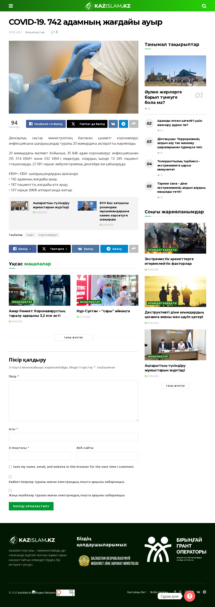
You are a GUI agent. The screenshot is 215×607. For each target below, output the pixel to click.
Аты (13, 429)
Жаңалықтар (35, 32)
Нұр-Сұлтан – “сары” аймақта (103, 311)
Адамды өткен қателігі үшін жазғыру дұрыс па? (179, 123)
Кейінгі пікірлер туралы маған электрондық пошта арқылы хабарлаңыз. (67, 482)
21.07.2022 (84, 316)
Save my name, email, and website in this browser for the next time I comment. (73, 467)
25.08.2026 (41, 212)
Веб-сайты (85, 448)
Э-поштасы (19, 448)
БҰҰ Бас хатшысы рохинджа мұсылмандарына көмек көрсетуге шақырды (114, 211)
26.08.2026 (153, 269)
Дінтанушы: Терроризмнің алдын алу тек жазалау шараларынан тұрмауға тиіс (179, 143)
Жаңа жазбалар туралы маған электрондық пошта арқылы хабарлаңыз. (67, 495)
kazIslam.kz (24, 592)
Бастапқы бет (136, 592)
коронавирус (48, 235)
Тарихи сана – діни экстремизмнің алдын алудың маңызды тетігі (181, 188)
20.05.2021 (15, 32)
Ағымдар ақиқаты (162, 249)
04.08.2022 (17, 321)
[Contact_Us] (189, 596)
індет (30, 235)
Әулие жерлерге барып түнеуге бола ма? (163, 97)
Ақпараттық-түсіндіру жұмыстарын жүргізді (51, 205)
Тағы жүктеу (73, 337)
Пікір (14, 376)
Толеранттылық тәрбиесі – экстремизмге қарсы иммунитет (178, 165)
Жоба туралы (159, 592)
